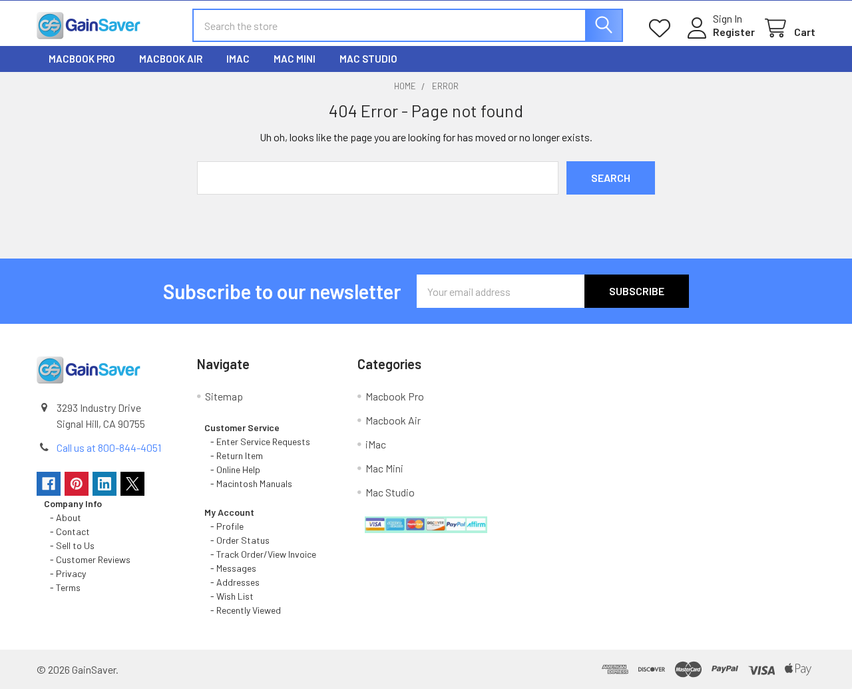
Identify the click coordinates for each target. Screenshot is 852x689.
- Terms (63, 587)
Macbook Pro (82, 59)
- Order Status (237, 540)
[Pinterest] (77, 484)
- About (62, 517)
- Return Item (233, 455)
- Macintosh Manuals (248, 483)
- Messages (230, 568)
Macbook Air (170, 59)
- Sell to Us (69, 545)
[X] (132, 484)
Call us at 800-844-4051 (109, 447)
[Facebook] (49, 484)
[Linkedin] (104, 484)
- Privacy (65, 573)
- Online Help (234, 469)
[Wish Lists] (662, 28)
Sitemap (224, 396)
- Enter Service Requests (257, 441)
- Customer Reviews (87, 559)
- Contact (67, 531)
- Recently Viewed (242, 610)
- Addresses (232, 582)
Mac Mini (295, 59)
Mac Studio (368, 59)
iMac (238, 59)
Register (734, 31)
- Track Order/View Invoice (260, 554)
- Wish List (229, 596)
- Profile (225, 526)
